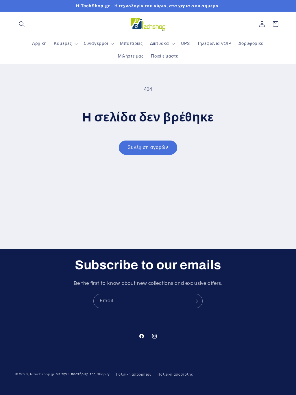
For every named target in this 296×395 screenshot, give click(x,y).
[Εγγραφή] (195, 301)
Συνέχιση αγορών (148, 147)
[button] (22, 24)
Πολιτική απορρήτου (134, 374)
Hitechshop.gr (42, 374)
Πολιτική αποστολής (175, 374)
